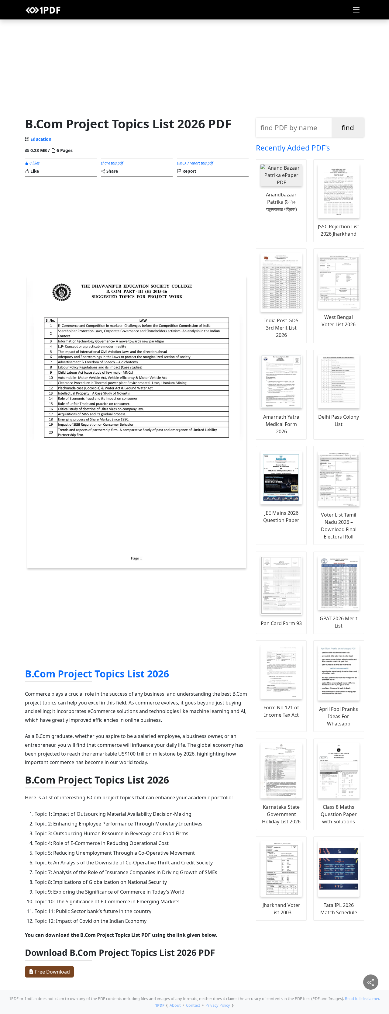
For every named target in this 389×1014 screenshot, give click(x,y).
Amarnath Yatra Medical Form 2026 (281, 424)
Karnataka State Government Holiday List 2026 (281, 814)
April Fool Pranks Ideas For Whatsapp (338, 716)
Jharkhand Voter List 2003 (281, 909)
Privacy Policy (217, 1005)
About (175, 1005)
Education (40, 139)
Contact (193, 1005)
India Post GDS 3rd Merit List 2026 (281, 327)
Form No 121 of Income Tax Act (281, 711)
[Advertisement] (194, 66)
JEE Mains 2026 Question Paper (281, 517)
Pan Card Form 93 (281, 623)
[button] (356, 10)
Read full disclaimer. (362, 998)
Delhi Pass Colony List (338, 420)
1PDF (159, 1005)
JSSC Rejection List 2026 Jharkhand (338, 230)
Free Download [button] (52, 971)
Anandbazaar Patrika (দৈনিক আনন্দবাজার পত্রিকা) (281, 202)
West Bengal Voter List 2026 (339, 321)
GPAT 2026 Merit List (338, 622)
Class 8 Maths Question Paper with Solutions (339, 814)
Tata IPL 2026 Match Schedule (338, 909)
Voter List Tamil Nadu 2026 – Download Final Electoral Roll (338, 525)
